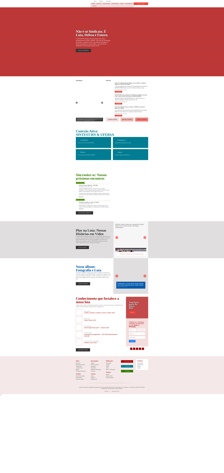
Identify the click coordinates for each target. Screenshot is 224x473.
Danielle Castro (117, 101)
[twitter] (134, 349)
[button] (90, 1)
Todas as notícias (142, 119)
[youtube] (137, 349)
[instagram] (140, 349)
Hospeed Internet (116, 391)
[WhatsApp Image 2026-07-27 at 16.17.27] (109, 106)
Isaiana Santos (117, 89)
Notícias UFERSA (127, 119)
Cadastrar (132, 341)
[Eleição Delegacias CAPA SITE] (109, 94)
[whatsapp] (143, 349)
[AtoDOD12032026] (130, 261)
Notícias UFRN (112, 119)
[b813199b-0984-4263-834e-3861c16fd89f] (109, 82)
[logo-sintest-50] (82, 2)
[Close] (1, 394)
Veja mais (81, 196)
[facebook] (131, 349)
